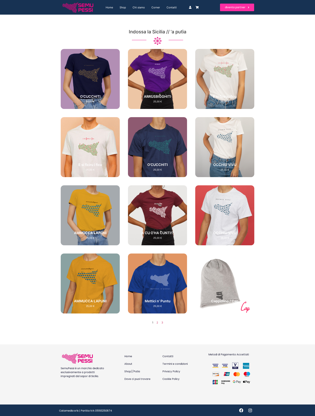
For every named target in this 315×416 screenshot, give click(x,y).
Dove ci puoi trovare (137, 379)
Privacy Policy (171, 371)
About (128, 364)
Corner (155, 7)
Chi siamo (139, 7)
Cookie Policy (170, 379)
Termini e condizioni (175, 364)
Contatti (172, 7)
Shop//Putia (132, 371)
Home (109, 7)
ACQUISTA (90, 88)
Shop (123, 7)
